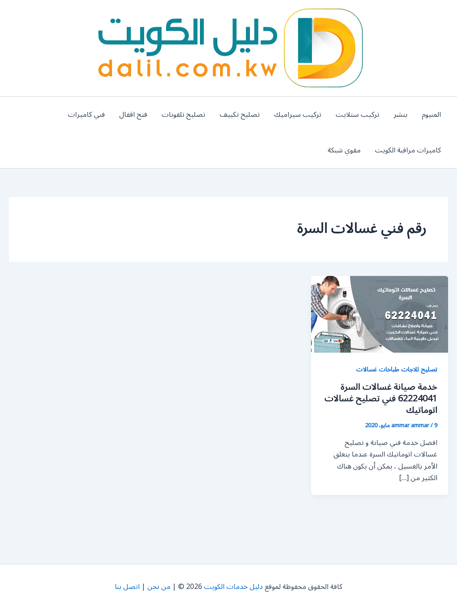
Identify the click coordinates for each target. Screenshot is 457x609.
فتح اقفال (133, 114)
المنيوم (431, 114)
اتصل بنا (127, 586)
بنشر (400, 114)
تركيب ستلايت (357, 114)
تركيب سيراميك (297, 114)
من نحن (158, 586)
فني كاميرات (86, 114)
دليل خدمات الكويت (233, 586)
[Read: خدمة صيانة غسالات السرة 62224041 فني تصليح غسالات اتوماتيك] (379, 313)
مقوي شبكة (344, 150)
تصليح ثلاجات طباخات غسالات (396, 369)
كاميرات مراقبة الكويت (408, 150)
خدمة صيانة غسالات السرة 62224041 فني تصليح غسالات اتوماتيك (380, 399)
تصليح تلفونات (183, 114)
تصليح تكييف (240, 114)
